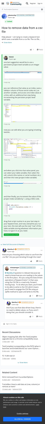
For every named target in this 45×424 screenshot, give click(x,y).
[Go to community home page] (14, 3)
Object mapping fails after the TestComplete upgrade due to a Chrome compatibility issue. (20, 338)
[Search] (27, 3)
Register (33, 3)
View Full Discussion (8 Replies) (13, 244)
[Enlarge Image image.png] (23, 75)
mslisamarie (16, 380)
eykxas (13, 358)
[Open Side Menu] (3, 3)
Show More (8, 42)
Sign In (40, 3)
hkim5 (11, 57)
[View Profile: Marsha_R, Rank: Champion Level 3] (4, 250)
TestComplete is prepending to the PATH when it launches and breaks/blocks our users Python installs (21, 347)
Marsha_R (10, 249)
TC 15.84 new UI (8, 356)
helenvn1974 (17, 389)
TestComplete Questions (11, 9)
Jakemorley (12, 15)
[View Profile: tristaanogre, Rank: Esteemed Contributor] (7, 269)
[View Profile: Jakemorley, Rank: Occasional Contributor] (4, 16)
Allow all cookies (22, 419)
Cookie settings (22, 413)
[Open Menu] (41, 9)
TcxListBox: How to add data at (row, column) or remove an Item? (21, 385)
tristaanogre (14, 268)
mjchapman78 (16, 351)
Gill (12, 341)
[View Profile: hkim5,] (6, 58)
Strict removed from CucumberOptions (17, 377)
